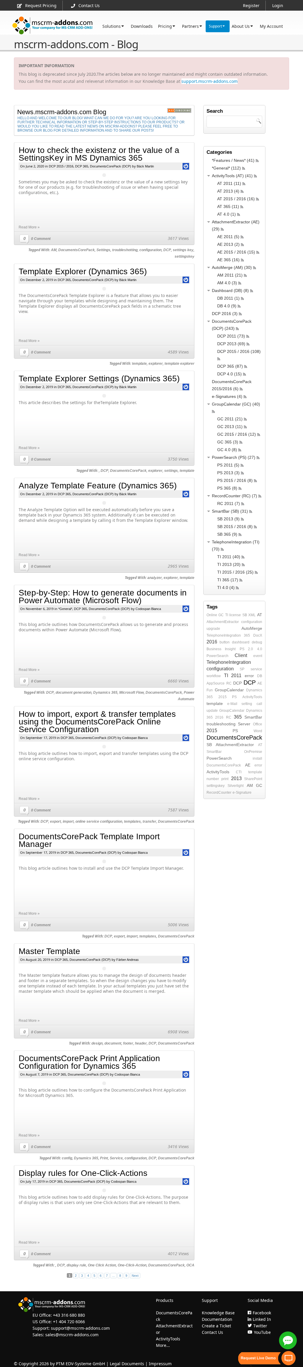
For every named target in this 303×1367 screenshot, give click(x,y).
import (68, 821)
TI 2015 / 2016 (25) (235, 572)
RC (229, 683)
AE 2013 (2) (228, 244)
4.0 (259, 649)
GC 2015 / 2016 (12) (236, 434)
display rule (76, 1265)
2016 (212, 641)
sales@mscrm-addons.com (72, 1334)
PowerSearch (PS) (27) (233, 457)
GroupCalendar (229, 689)
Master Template (49, 951)
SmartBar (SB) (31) (230, 511)
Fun (210, 690)
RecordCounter (219, 792)
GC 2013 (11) (230, 426)
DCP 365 (81, 166)
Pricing (165, 26)
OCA (190, 1265)
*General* (65, 609)
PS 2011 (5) (228, 465)
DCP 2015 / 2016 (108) (239, 351)
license (235, 615)
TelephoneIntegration (224, 635)
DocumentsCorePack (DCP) (110, 166)
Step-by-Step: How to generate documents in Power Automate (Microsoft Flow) (103, 596)
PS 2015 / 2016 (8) (235, 480)
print (224, 779)
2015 (222, 697)
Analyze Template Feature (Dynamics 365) (98, 485)
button (225, 642)
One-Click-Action (132, 1265)
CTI (238, 772)
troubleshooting (221, 724)
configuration (150, 250)
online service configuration (98, 821)
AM (54, 250)
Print (104, 1158)
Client (241, 655)
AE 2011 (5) (228, 236)
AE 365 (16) (228, 259)
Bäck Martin (145, 166)
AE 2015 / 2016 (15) (236, 252)
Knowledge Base (218, 1313)
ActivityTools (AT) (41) (232, 175)
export (55, 821)
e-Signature (242, 792)
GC (221, 615)
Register (251, 5)
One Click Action (102, 1265)
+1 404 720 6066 (69, 1321)
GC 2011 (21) (230, 419)
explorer (156, 363)
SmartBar (253, 717)
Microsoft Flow (131, 692)
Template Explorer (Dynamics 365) (83, 271)
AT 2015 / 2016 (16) (236, 198)
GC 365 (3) (227, 442)
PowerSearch (217, 656)
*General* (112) (226, 168)
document (112, 1043)
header (141, 1043)
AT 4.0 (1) (226, 214)
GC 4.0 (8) (227, 449)
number (213, 779)
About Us (241, 26)
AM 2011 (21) (230, 275)
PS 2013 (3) (228, 472)
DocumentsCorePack (76, 250)
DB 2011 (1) (228, 298)
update (212, 710)
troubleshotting (125, 250)
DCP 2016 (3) (225, 313)
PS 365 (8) (227, 488)
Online (212, 615)
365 (247, 635)
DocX (257, 635)
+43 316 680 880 (69, 1315)
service (256, 669)
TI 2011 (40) (228, 556)
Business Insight (221, 649)
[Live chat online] (288, 1340)
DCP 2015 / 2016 (61, 166)
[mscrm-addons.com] (52, 25)
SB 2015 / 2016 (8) (235, 526)
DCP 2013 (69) (231, 343)
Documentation (217, 1319)
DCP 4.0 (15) (229, 374)
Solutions (111, 26)
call (259, 704)
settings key (183, 250)
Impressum (160, 1363)
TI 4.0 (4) (226, 587)
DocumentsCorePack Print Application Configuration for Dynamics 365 (89, 1062)
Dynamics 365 (105, 692)
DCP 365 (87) (230, 366)
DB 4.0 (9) (226, 306)
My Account (271, 26)
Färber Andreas (127, 959)
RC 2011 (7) (228, 503)
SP (242, 669)
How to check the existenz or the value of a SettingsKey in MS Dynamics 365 (99, 154)
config (67, 1158)
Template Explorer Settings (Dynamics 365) (99, 378)
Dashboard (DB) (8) (230, 290)
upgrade (213, 629)
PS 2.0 (246, 649)
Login (277, 5)
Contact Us (89, 5)
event (257, 656)
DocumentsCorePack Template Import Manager (89, 840)
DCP (167, 250)
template (139, 363)
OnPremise (253, 752)
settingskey (184, 256)
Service (116, 1158)
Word (258, 731)
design (97, 1043)
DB (259, 676)
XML (252, 615)
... (113, 1275)
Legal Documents (127, 1363)
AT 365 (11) (228, 206)
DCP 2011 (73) (231, 336)
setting (246, 704)
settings (171, 471)
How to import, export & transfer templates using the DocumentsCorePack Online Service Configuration (97, 721)
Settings (103, 250)
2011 (236, 675)
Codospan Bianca (148, 609)
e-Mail (232, 704)
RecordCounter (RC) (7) (234, 495)
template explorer (179, 363)
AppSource (216, 683)
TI (226, 615)
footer (128, 1043)
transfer (149, 821)
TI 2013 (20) (229, 564)
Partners (190, 26)
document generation (73, 692)
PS (234, 697)
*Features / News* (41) (233, 160)
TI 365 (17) (227, 579)
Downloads (142, 26)
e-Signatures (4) (227, 396)
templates (132, 821)
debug (257, 642)
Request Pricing (41, 5)
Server (244, 724)
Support (215, 26)
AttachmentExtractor (223, 622)
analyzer (154, 578)
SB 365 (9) (227, 534)
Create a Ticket (216, 1326)
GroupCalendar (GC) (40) (236, 404)
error (249, 675)
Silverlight (236, 786)
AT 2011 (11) (229, 183)
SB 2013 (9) (228, 519)
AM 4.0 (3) (227, 282)
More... (163, 1345)
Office (257, 724)
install (257, 758)
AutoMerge (251, 628)
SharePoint (253, 779)
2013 (236, 778)
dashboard (240, 642)
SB (244, 615)
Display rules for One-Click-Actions (83, 1173)
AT (259, 614)
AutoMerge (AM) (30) (232, 267)
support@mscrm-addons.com (80, 1328)
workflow (214, 676)
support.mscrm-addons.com (209, 81)
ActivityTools (252, 697)
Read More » (29, 227)
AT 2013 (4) (228, 191)
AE (259, 683)
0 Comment (41, 239)
